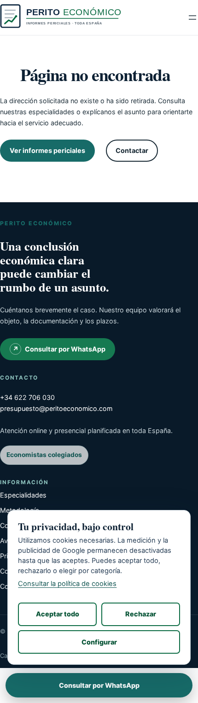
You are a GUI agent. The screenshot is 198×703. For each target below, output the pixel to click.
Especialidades (23, 495)
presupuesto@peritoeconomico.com (56, 408)
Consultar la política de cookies (67, 584)
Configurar (99, 642)
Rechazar (140, 614)
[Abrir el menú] (192, 17)
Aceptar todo (57, 614)
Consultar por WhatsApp (65, 349)
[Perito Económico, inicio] (61, 17)
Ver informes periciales (47, 150)
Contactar (132, 150)
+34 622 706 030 (27, 397)
